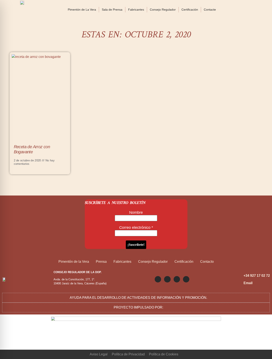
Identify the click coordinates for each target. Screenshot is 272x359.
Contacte (210, 9)
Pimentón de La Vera (82, 9)
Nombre (136, 212)
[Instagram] (158, 279)
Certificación (189, 9)
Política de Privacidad (128, 354)
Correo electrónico (136, 227)
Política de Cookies (163, 354)
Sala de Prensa (112, 9)
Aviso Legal (99, 354)
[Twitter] (167, 279)
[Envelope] (186, 279)
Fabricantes (136, 9)
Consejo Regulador (163, 9)
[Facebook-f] (177, 279)
